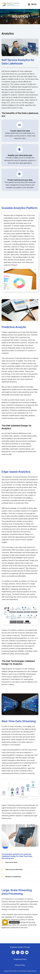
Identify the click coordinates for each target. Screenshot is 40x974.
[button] (20, 864)
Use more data (11, 862)
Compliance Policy (20, 959)
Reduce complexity (13, 877)
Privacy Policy (20, 965)
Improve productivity (14, 869)
